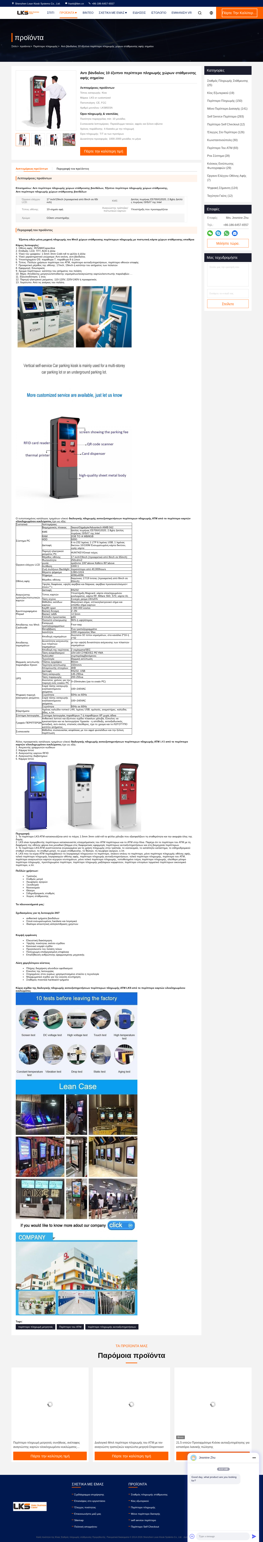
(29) (220, 165)
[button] (17, 1410)
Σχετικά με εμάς (112, 12)
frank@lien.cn (76, 3)
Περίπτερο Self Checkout (145, 1526)
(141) (227, 108)
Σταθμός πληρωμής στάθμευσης (149, 1494)
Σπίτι (50, 12)
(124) (222, 187)
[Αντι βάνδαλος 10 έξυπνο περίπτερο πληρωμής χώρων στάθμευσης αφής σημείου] (46, 100)
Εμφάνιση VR (182, 12)
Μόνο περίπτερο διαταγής (145, 1513)
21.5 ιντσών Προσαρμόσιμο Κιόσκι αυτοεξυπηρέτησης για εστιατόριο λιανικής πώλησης (212, 1444)
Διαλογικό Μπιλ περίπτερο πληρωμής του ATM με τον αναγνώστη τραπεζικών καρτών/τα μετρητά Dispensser (129, 1444)
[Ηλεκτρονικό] (234, 233)
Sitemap (79, 1520)
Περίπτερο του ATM (70, 1326)
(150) (224, 100)
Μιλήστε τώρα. (228, 243)
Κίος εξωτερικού (140, 1500)
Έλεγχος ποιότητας (85, 1507)
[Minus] (254, 1458)
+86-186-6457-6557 (103, 3)
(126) (225, 132)
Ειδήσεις (139, 12)
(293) (225, 116)
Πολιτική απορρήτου (85, 1526)
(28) (218, 155)
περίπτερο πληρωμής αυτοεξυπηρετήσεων (112, 1326)
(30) (222, 140)
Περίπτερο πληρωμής (45, 46)
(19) (220, 92)
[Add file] (192, 1536)
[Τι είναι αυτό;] (226, 233)
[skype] (218, 233)
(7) (226, 178)
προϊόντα (25, 46)
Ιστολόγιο (158, 12)
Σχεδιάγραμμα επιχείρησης (89, 1494)
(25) (227, 83)
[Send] (254, 1536)
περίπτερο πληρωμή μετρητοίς (35, 1326)
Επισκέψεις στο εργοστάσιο (89, 1500)
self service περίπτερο (143, 1520)
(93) (222, 147)
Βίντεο (88, 12)
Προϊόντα (67, 12)
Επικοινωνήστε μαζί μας (87, 1513)
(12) (226, 124)
